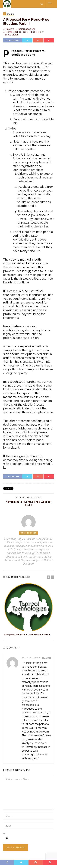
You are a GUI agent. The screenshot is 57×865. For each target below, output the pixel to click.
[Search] (41, 4)
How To (10, 29)
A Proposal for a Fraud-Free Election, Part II (27, 634)
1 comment (37, 32)
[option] (28, 609)
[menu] (49, 4)
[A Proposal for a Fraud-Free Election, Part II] (28, 607)
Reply (46, 658)
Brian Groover (27, 29)
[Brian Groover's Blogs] (7, 3)
